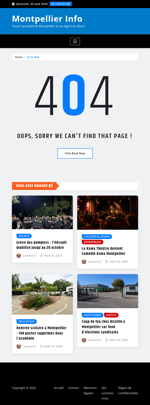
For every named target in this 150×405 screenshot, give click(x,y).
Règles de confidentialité (128, 390)
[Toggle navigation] (75, 41)
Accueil (58, 388)
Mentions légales (90, 390)
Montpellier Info (47, 18)
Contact (73, 388)
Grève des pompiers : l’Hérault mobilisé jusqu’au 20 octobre (41, 245)
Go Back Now (76, 153)
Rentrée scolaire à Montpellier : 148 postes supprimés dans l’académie (41, 333)
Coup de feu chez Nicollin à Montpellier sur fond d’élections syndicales (103, 327)
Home (19, 57)
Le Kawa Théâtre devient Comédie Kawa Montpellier (103, 251)
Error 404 (33, 57)
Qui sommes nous (107, 393)
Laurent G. (30, 255)
